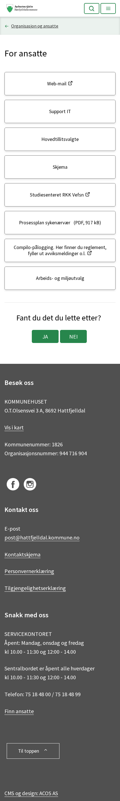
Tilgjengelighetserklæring (35, 587)
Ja (45, 336)
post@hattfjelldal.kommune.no (42, 537)
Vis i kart (14, 427)
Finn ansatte (19, 711)
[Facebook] (13, 485)
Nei (73, 336)
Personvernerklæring (29, 571)
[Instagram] (30, 485)
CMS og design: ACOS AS (31, 793)
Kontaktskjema (22, 554)
